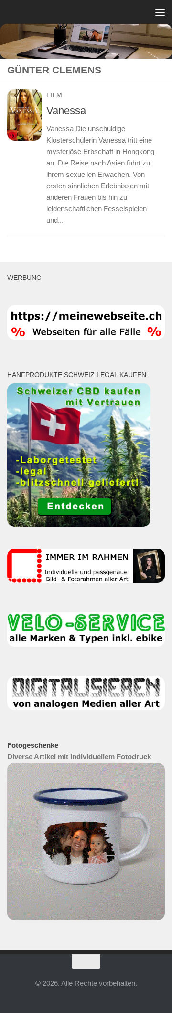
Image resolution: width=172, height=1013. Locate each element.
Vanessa (66, 110)
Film (54, 95)
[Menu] (160, 12)
